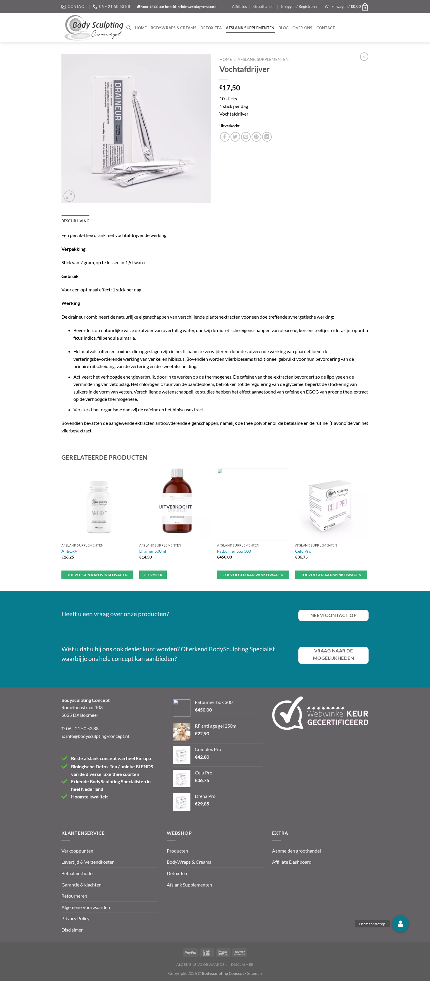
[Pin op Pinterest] (256, 137)
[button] (400, 923)
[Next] (366, 529)
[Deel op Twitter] (235, 137)
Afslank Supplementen (250, 27)
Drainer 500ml (152, 551)
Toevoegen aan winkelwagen (97, 575)
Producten (177, 850)
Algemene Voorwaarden (85, 907)
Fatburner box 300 (234, 551)
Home (141, 27)
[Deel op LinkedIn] (267, 137)
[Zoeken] (128, 27)
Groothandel (263, 6)
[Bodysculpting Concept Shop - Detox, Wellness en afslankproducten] (93, 27)
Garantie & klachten (81, 884)
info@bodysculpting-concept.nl (97, 736)
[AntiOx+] (97, 504)
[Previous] (61, 529)
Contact (326, 27)
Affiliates (239, 6)
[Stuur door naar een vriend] (246, 137)
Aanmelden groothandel (296, 850)
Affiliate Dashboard (292, 862)
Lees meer (153, 575)
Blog (283, 27)
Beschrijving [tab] (75, 221)
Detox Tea (211, 27)
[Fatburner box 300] (253, 504)
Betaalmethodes (77, 873)
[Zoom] (69, 196)
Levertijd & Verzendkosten (88, 862)
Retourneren (74, 895)
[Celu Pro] (331, 504)
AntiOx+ (69, 551)
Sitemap (254, 973)
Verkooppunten (77, 850)
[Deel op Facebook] (225, 137)
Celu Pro (303, 551)
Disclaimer (72, 929)
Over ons (302, 27)
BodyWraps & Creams (173, 27)
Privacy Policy (75, 918)
